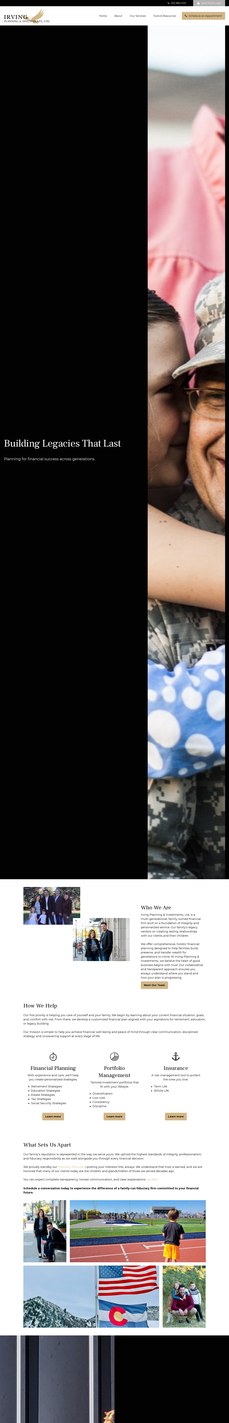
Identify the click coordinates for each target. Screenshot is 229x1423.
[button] (103, 16)
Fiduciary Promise (70, 1167)
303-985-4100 (178, 3)
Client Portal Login (211, 3)
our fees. (152, 1179)
